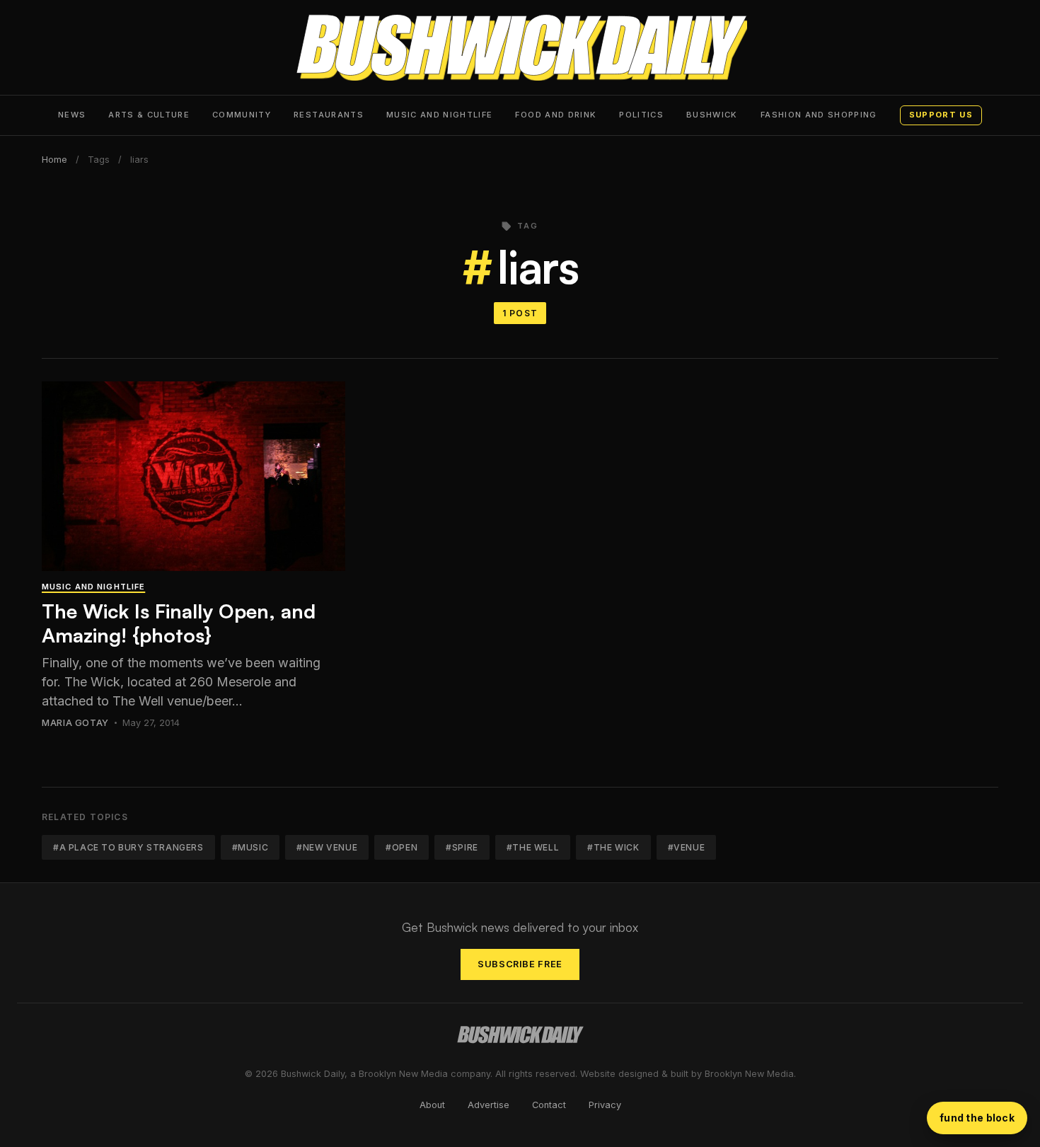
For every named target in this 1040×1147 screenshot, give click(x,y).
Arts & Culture (149, 115)
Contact (549, 1105)
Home (54, 159)
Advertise (488, 1105)
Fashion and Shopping (819, 115)
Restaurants (329, 115)
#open (401, 847)
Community (241, 115)
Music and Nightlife (439, 115)
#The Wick (613, 847)
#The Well (533, 847)
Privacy (605, 1105)
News (72, 115)
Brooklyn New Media (749, 1073)
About (432, 1105)
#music (250, 847)
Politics (641, 115)
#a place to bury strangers (128, 847)
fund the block (977, 1118)
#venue (686, 847)
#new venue (326, 847)
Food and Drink (555, 115)
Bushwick (712, 115)
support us (941, 115)
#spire (462, 847)
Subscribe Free (520, 964)
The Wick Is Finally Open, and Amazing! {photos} (179, 623)
